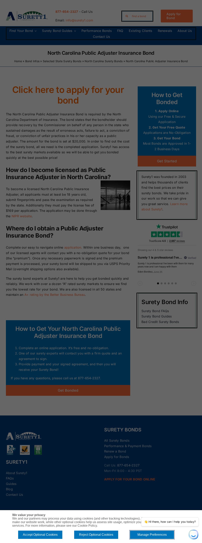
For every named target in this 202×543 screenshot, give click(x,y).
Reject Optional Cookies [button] (96, 534)
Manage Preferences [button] (152, 534)
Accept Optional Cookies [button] (40, 534)
